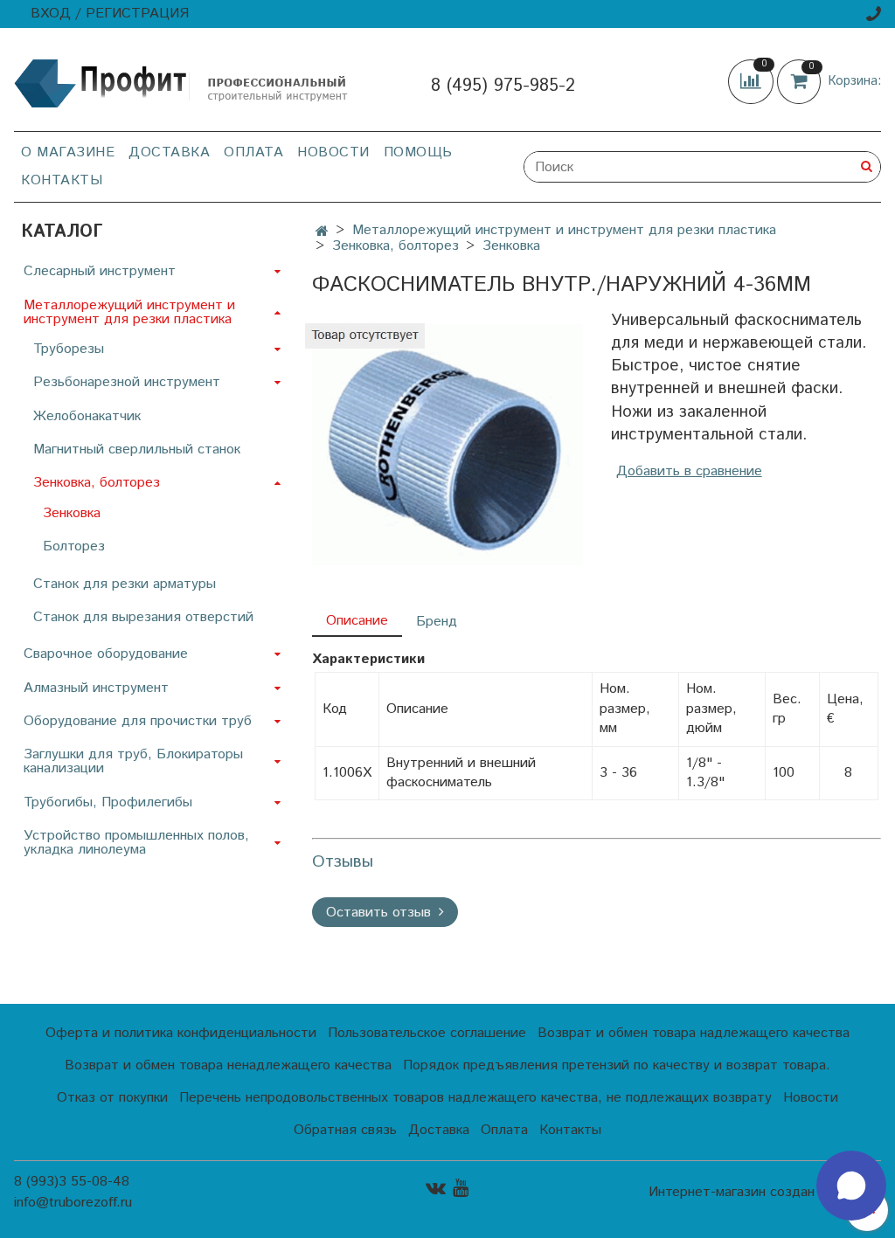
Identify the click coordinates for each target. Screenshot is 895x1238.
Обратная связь (345, 1130)
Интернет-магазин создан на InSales (765, 1193)
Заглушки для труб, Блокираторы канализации (133, 761)
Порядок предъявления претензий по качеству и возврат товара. (616, 1065)
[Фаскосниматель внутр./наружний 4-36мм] (447, 444)
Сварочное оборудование (106, 654)
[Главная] (322, 232)
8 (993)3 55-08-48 (71, 1182)
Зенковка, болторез (395, 246)
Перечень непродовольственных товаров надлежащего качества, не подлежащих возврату (475, 1098)
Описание (357, 621)
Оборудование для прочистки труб (138, 721)
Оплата (253, 152)
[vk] (436, 1188)
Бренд (436, 622)
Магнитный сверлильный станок (136, 449)
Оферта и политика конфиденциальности (180, 1033)
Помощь (418, 152)
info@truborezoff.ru (73, 1203)
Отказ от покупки (112, 1098)
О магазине (67, 152)
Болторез (74, 546)
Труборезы (68, 349)
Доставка (169, 152)
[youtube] (460, 1188)
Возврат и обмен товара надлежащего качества (694, 1033)
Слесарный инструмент (100, 271)
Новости (333, 152)
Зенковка (511, 246)
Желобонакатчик (87, 416)
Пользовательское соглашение (427, 1033)
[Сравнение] (752, 81)
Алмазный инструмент (96, 688)
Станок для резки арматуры (124, 584)
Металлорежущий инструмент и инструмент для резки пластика (564, 230)
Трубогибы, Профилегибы (108, 802)
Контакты (61, 180)
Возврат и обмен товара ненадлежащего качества (228, 1065)
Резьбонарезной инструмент (126, 382)
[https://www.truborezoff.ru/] (182, 82)
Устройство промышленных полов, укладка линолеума (136, 843)
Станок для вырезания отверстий (143, 617)
